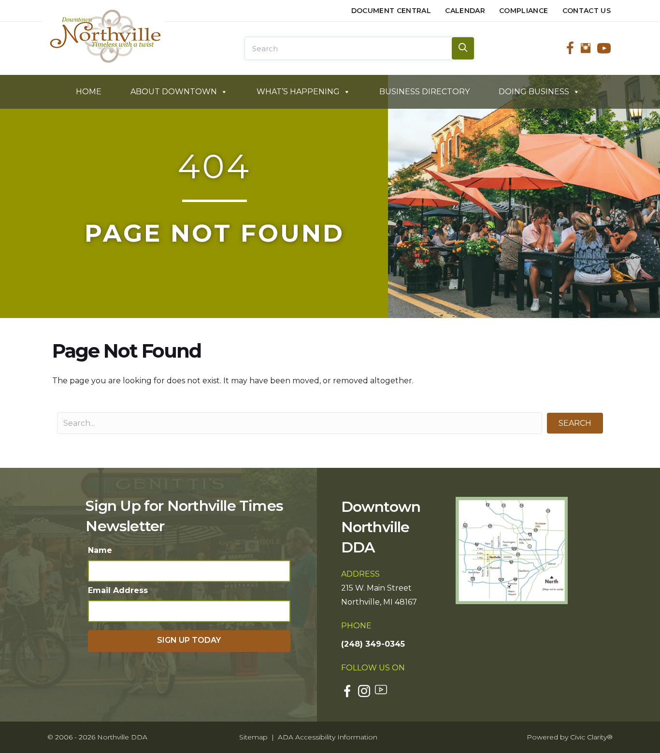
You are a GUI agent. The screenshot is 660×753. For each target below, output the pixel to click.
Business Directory (424, 91)
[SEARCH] (463, 48)
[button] (575, 423)
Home (88, 91)
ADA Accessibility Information (327, 737)
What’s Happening (298, 91)
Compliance (523, 10)
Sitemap (253, 737)
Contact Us (586, 10)
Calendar (465, 10)
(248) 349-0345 (373, 644)
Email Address (118, 590)
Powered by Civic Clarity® (570, 737)
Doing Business (534, 91)
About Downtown (173, 91)
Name (100, 550)
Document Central (391, 10)
